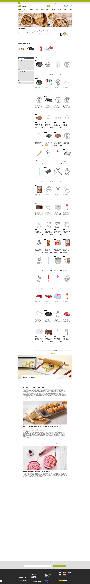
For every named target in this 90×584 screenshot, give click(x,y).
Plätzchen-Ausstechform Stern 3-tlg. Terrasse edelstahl (57, 125)
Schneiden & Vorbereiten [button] (56, 9)
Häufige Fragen (33, 576)
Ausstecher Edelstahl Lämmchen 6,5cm (48, 214)
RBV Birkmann (37, 69)
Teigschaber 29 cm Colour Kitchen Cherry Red (57, 161)
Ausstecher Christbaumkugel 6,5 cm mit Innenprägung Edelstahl (48, 71)
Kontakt (32, 578)
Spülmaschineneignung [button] (22, 71)
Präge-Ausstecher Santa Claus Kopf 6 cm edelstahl (48, 196)
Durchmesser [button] (20, 75)
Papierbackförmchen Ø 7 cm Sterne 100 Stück (48, 89)
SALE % (71, 9)
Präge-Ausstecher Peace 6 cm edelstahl (48, 232)
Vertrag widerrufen (22, 577)
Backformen (28, 430)
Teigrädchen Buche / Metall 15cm (38, 161)
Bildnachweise (47, 576)
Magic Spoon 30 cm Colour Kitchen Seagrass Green (38, 178)
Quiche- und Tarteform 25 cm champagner (58, 143)
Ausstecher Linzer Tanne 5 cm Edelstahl (66, 143)
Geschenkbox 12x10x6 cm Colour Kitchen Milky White (39, 339)
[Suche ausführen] (48, 6)
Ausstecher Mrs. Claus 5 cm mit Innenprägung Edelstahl (67, 285)
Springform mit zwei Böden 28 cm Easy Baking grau (48, 107)
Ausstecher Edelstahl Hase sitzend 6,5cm (66, 196)
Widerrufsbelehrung (48, 574)
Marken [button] (19, 9)
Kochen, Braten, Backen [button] (45, 9)
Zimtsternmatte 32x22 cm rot (39, 303)
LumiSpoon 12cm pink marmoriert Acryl (66, 214)
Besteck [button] (31, 9)
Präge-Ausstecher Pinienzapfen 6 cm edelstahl (57, 89)
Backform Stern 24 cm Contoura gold (57, 250)
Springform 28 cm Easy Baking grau (39, 71)
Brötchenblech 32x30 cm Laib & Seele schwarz (48, 143)
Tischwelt (19, 11)
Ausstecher (25, 390)
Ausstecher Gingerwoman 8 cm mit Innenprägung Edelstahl (58, 321)
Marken (22, 11)
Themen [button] (65, 9)
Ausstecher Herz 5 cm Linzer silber (66, 71)
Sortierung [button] (20, 60)
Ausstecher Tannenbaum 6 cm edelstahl (66, 125)
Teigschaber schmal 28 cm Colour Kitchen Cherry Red (57, 339)
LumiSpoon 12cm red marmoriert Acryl (66, 303)
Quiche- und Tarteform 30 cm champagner (39, 125)
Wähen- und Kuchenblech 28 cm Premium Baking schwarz (48, 321)
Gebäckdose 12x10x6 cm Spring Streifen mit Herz (57, 303)
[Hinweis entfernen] (88, 1)
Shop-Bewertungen (34, 577)
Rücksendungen (33, 574)
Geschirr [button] (26, 9)
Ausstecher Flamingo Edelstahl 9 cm (48, 161)
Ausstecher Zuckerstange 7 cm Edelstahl (66, 339)
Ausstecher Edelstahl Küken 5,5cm (38, 321)
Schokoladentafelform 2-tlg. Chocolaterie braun (48, 339)
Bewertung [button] (20, 64)
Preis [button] (19, 67)
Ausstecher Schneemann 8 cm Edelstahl (38, 232)
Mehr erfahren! (20, 38)
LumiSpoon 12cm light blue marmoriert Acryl (48, 268)
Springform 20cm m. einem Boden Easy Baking (38, 89)
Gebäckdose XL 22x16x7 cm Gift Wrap (66, 321)
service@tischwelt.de (21, 575)
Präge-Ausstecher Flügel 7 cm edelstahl (57, 178)
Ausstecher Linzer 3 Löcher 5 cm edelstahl (66, 107)
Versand (40, 581)
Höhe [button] (19, 78)
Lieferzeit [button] (19, 62)
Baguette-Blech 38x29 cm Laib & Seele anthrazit (48, 178)
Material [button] (19, 69)
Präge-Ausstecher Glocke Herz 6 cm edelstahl (57, 196)
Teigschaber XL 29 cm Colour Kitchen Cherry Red (48, 285)
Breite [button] (19, 80)
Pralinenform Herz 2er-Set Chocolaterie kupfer (39, 214)
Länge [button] (19, 82)
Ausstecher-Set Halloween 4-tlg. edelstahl (47, 250)
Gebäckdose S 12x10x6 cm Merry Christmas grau (57, 214)
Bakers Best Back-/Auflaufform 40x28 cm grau (38, 196)
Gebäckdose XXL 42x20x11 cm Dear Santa (48, 303)
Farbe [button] (19, 73)
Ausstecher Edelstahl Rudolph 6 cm (57, 232)
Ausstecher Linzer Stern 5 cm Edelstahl (39, 107)
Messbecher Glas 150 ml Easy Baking (58, 71)
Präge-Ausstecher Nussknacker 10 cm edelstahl (38, 250)
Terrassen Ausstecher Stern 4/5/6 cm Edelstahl (66, 89)
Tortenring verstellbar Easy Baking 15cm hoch (58, 268)
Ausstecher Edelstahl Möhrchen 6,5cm (38, 143)
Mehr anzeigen (53, 353)
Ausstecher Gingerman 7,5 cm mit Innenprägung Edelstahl (67, 178)
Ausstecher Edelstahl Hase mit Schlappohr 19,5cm (48, 125)
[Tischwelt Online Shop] (22, 6)
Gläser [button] (37, 9)
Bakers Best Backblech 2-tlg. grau (67, 161)
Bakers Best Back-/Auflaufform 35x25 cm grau (66, 250)
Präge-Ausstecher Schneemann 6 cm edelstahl (57, 107)
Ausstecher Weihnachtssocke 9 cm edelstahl (39, 285)
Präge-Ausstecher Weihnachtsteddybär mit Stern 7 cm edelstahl (39, 268)
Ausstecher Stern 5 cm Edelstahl (66, 232)
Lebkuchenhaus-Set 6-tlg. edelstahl (67, 268)
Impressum (46, 575)
